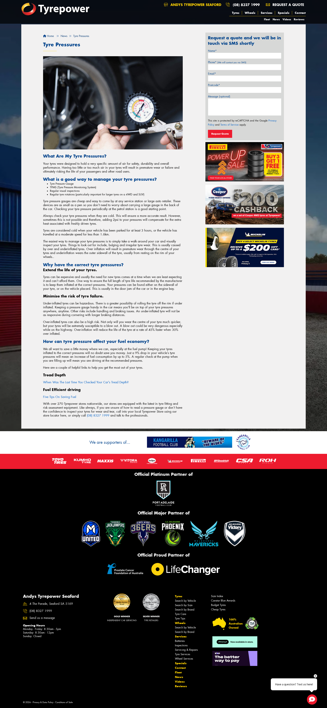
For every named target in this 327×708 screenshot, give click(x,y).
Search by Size (183, 605)
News (276, 19)
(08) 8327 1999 (246, 5)
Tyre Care (180, 614)
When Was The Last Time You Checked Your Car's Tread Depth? (86, 382)
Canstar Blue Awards (223, 600)
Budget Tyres (218, 605)
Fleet (267, 19)
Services (266, 13)
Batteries (180, 641)
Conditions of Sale (64, 702)
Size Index (217, 596)
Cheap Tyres (218, 609)
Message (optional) (219, 96)
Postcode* (214, 85)
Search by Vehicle (185, 601)
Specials (283, 13)
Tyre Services (182, 654)
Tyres (235, 13)
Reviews (299, 19)
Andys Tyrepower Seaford (195, 5)
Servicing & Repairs (186, 650)
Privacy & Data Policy (43, 702)
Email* (212, 73)
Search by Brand (184, 609)
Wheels (250, 13)
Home (50, 36)
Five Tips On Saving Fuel (59, 397)
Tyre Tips (180, 618)
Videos (287, 19)
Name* (212, 51)
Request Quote (220, 133)
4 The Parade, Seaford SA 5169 (51, 604)
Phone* (227, 62)
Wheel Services (184, 658)
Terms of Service (229, 124)
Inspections (181, 645)
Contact (300, 13)
